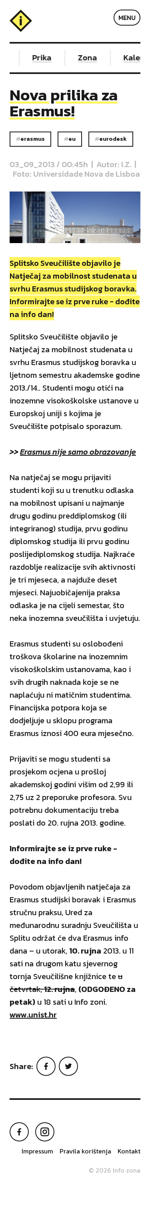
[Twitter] (68, 1066)
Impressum (37, 1151)
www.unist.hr (33, 1015)
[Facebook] (46, 1066)
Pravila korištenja (85, 1151)
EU (72, 138)
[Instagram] (44, 1131)
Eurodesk (113, 138)
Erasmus (32, 138)
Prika (38, 58)
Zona (84, 58)
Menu (127, 17)
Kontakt (129, 1151)
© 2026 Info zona (114, 1170)
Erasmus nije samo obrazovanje (78, 452)
